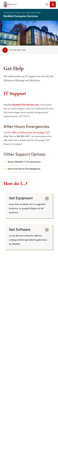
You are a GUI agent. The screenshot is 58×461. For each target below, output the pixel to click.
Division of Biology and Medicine (22, 13)
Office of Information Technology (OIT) (31, 132)
